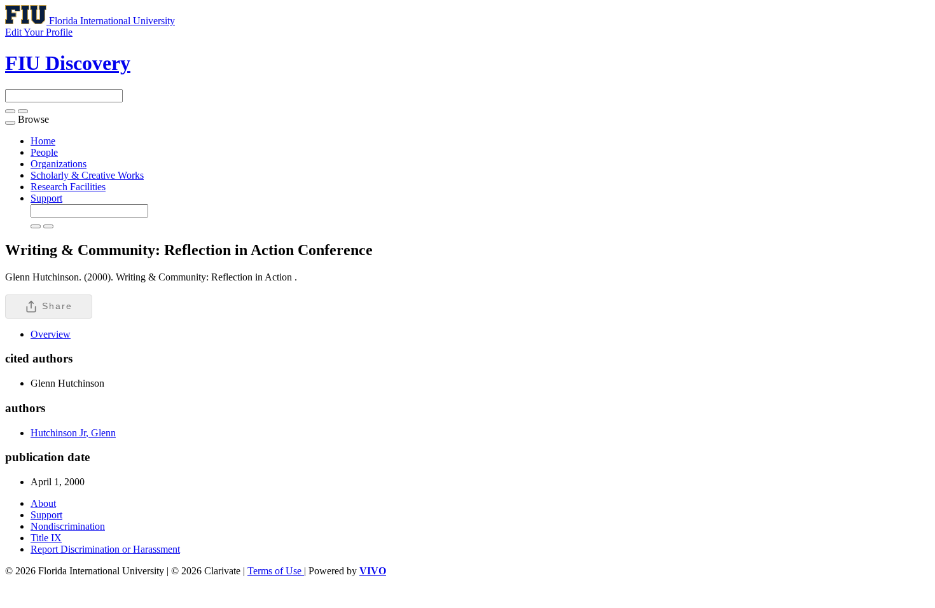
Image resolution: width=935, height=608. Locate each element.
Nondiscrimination (68, 526)
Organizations (59, 163)
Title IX (46, 537)
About (43, 503)
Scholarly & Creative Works (87, 175)
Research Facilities (68, 186)
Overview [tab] (51, 334)
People (44, 152)
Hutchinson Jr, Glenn (73, 432)
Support (46, 198)
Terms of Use (275, 570)
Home (43, 140)
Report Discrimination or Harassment (105, 549)
